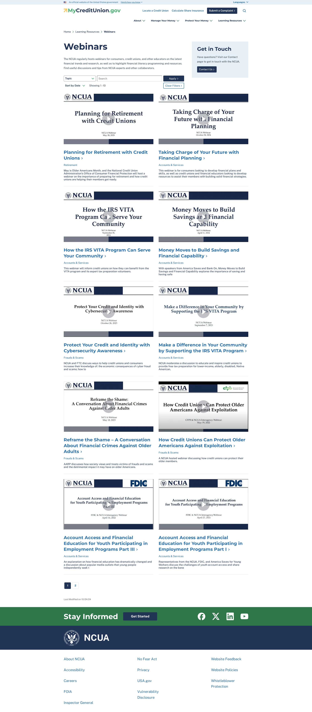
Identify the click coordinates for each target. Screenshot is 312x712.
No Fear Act (147, 659)
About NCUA (74, 659)
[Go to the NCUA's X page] (216, 616)
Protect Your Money (196, 20)
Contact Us (205, 69)
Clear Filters (172, 85)
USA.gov (144, 681)
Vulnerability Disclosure (148, 694)
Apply (172, 78)
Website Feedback (226, 659)
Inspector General (78, 702)
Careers (70, 681)
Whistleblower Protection (223, 683)
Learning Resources (230, 20)
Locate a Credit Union (156, 9)
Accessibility (74, 670)
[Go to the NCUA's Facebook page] (201, 616)
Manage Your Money (163, 20)
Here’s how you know (130, 2)
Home (67, 31)
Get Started (136, 615)
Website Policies (224, 670)
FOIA (68, 691)
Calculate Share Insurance (188, 10)
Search (244, 11)
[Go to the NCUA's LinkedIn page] (230, 616)
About (137, 20)
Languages (239, 2)
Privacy (143, 670)
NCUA (86, 636)
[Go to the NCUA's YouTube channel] (244, 616)
